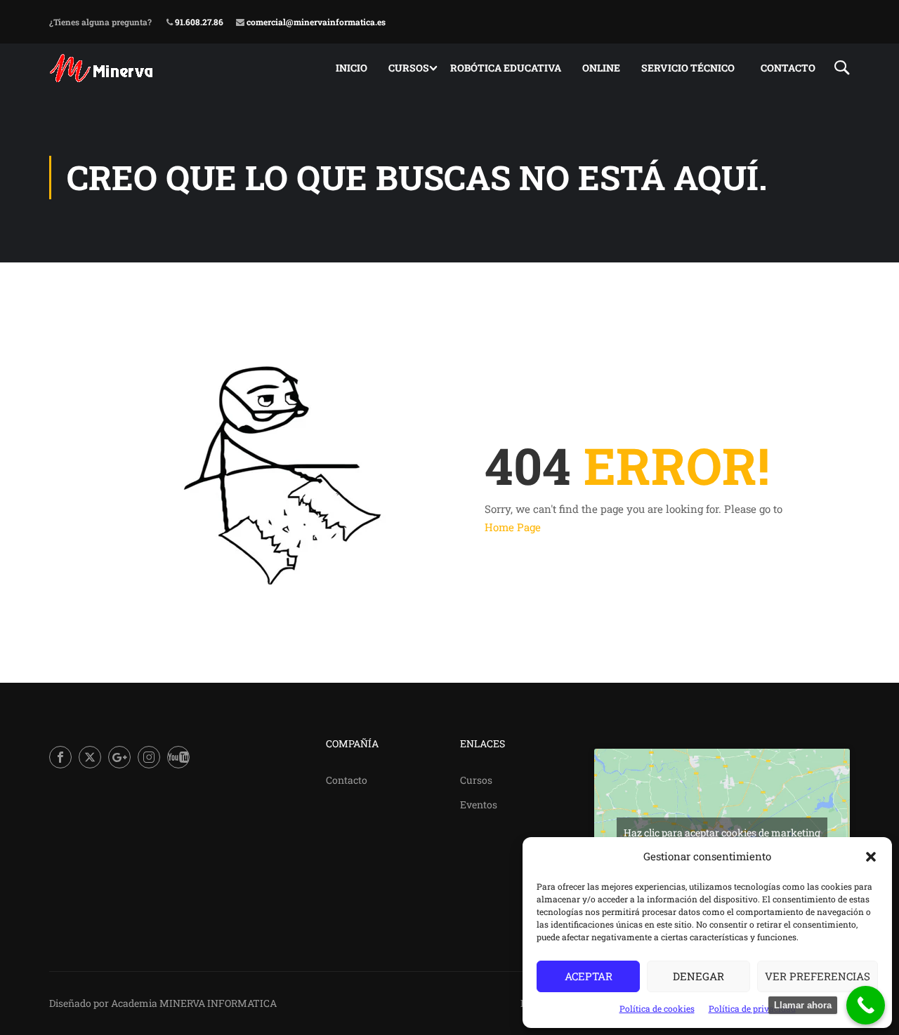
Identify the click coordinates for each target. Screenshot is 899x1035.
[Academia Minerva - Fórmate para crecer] (103, 68)
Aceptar (588, 976)
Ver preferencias (817, 976)
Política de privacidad (752, 1008)
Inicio (351, 67)
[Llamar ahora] (865, 1005)
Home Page (513, 527)
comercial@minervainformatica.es (315, 21)
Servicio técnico (688, 67)
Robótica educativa (505, 67)
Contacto (788, 67)
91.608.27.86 (198, 21)
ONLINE (601, 67)
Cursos (408, 67)
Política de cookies (657, 1008)
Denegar (698, 976)
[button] (871, 857)
